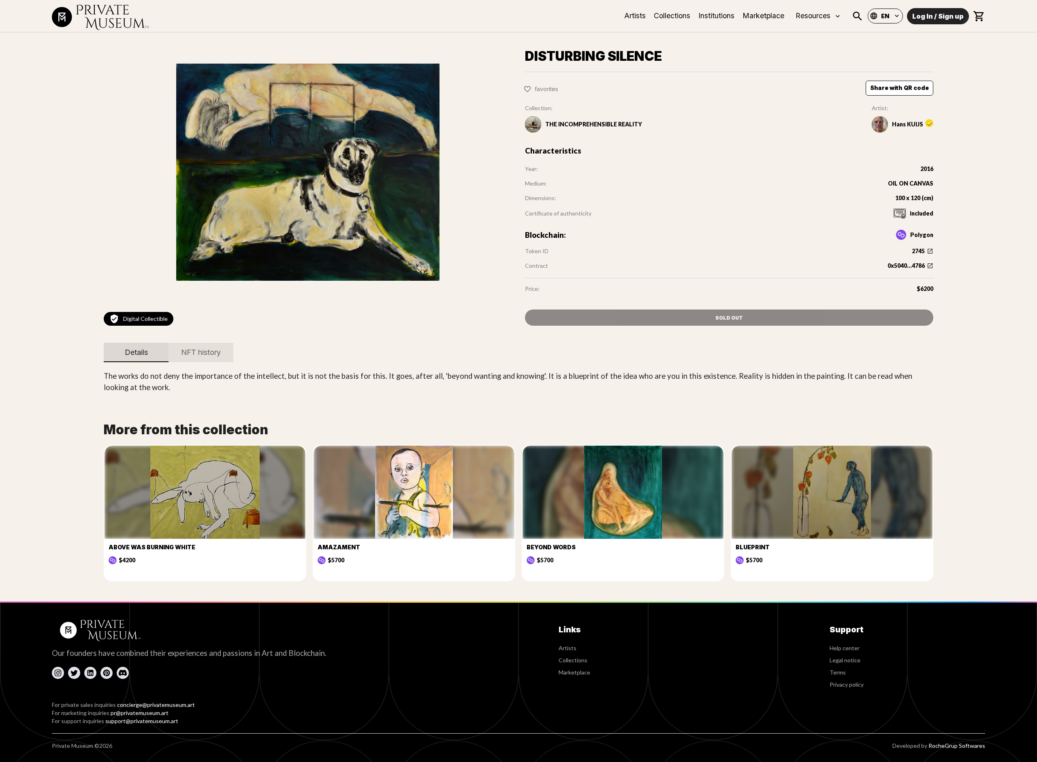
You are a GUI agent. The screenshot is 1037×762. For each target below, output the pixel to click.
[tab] (136, 352)
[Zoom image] (308, 172)
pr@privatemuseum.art (140, 712)
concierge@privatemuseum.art (156, 704)
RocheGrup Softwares (956, 745)
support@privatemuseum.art (141, 720)
